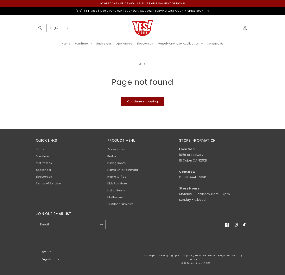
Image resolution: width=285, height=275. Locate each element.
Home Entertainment (122, 170)
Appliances (44, 170)
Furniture (42, 156)
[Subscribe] (101, 224)
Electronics (44, 177)
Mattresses (44, 163)
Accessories (116, 149)
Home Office (116, 177)
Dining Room (116, 163)
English (55, 28)
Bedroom (114, 156)
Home (40, 149)
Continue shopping (142, 101)
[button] (40, 28)
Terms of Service (48, 183)
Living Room (116, 190)
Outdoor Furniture (120, 204)
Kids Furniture (117, 183)
